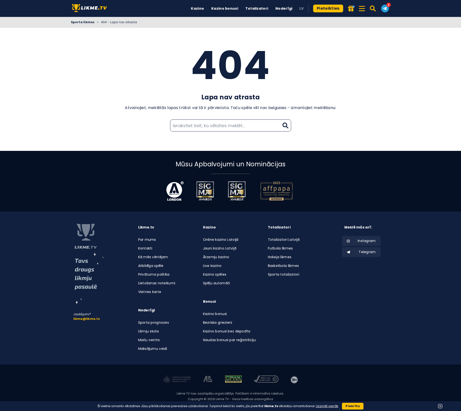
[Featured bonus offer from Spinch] (351, 9)
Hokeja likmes (280, 257)
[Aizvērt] (440, 406)
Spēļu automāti (216, 283)
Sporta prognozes (153, 322)
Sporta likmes (83, 22)
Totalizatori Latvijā (284, 239)
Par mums (147, 239)
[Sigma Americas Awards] (237, 191)
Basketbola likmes (283, 265)
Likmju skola (148, 331)
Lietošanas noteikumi (156, 283)
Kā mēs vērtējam (153, 257)
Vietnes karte (149, 291)
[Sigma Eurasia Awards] (205, 191)
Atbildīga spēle (151, 265)
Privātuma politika (154, 274)
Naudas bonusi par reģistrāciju (229, 340)
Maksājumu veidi (152, 348)
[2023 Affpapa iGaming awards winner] (276, 191)
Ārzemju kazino (216, 257)
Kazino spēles (215, 274)
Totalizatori (256, 8)
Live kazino (212, 265)
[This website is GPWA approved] (233, 379)
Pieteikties (328, 8)
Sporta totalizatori (283, 274)
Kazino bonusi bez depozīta (226, 331)
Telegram (367, 252)
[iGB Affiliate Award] (175, 191)
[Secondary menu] (362, 8)
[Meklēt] (373, 8)
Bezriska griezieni (217, 322)
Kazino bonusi (224, 8)
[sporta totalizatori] (89, 278)
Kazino (197, 8)
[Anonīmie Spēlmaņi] (208, 379)
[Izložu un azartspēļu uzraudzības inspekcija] (177, 379)
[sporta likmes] (86, 236)
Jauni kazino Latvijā (220, 248)
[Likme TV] (91, 8)
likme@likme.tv (86, 319)
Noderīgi (283, 8)
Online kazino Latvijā (221, 239)
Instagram (367, 240)
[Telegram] (385, 8)
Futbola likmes (280, 248)
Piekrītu (353, 406)
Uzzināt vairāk (327, 406)
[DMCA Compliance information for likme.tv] (266, 379)
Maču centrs (149, 340)
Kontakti (145, 248)
